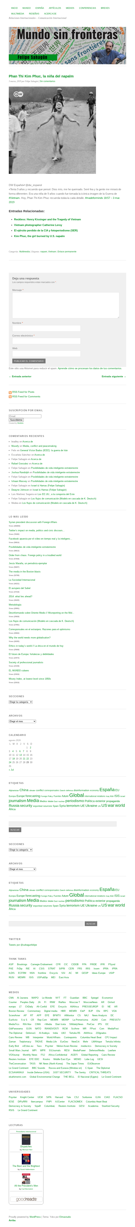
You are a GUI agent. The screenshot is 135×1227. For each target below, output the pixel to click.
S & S (24, 1019)
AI (34, 968)
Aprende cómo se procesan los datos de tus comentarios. (90, 368)
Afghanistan (14, 790)
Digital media (50, 1011)
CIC (66, 964)
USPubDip (42, 977)
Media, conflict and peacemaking (39, 446)
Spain (56, 806)
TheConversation (17, 1063)
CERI (71, 968)
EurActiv (13, 1019)
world (120, 805)
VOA (114, 1011)
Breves (105, 8)
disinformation (81, 790)
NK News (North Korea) (51, 1063)
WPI (34, 1050)
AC (70, 973)
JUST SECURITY (62, 1072)
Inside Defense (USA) (38, 1072)
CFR (58, 964)
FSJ (43, 1054)
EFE (52, 1006)
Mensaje (17, 290)
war (111, 805)
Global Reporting (89, 1054)
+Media (48, 1024)
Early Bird (14, 1046)
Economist (107, 997)
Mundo (26, 8)
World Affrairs (53, 1037)
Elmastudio (65, 1217)
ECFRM (22, 973)
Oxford (111, 1002)
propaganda (113, 801)
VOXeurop (14, 1054)
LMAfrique (97, 1041)
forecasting (32, 796)
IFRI (102, 964)
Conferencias (87, 8)
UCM (40, 1097)
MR (84, 1028)
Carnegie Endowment (41, 964)
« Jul (11, 769)
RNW (52, 1002)
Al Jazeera (22, 997)
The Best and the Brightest (26, 1166)
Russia (14, 806)
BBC (85, 997)
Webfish (20, 423)
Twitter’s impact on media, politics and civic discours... (37, 530)
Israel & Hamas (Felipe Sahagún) (48, 485)
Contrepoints (70, 1037)
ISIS (117, 795)
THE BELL (68, 1076)
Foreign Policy (47, 796)
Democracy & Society (106, 1046)
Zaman (12, 1041)
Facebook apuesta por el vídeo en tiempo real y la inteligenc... (40, 538)
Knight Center (27, 1097)
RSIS (11, 1110)
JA (39, 1002)
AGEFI (74, 1054)
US (104, 805)
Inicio (14, 8)
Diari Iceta (60, 1024)
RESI (67, 1050)
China (24, 790)
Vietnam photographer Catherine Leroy (38, 224)
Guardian (74, 997)
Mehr (85, 1041)
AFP (39, 1015)
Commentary (34, 1011)
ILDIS (12, 973)
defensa (69, 790)
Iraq (107, 796)
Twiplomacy (25, 1041)
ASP (11, 964)
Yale (68, 1097)
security (26, 806)
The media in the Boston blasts (25, 571)
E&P (82, 1011)
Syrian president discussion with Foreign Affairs (33, 522)
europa (12, 1006)
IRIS (88, 968)
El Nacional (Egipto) (88, 1076)
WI (76, 973)
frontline (42, 973)
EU (117, 790)
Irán (112, 796)
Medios (70, 8)
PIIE (11, 968)
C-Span (89, 1068)
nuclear (61, 801)
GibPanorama (16, 1028)
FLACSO (118, 1097)
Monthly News (30, 1054)
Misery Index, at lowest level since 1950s (30, 678)
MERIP (65, 1019)
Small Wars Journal (19, 1050)
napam (43, 251)
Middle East (53, 801)
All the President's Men (26, 1185)
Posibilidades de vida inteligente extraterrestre (54, 468)
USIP (111, 973)
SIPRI (62, 968)
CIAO (107, 1097)
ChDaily (29, 1006)
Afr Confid (42, 1006)
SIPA (49, 1097)
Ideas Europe (98, 973)
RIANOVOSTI (52, 1028)
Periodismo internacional (26, 1132)
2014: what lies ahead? (20, 596)
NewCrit (75, 1041)
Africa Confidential (58, 1054)
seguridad (38, 806)
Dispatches (26, 1146)
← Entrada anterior (20, 376)
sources (47, 806)
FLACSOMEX (75, 1101)
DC (112, 1015)
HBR (63, 1011)
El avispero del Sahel (19, 588)
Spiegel (94, 997)
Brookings (22, 964)
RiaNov (62, 1002)
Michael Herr (27, 1150)
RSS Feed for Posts (23, 391)
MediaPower (79, 1050)
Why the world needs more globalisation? (29, 637)
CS (79, 1015)
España (40, 8)
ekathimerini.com (17, 1076)
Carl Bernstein (27, 1189)
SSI (63, 973)
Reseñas (34, 13)
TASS (33, 1063)
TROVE (39, 1041)
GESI (100, 1059)
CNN (11, 997)
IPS (100, 1024)
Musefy (15, 446)
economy (94, 790)
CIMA (38, 1024)
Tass (39, 1046)
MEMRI (21, 977)
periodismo (74, 801)
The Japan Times (75, 1063)
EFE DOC (34, 1059)
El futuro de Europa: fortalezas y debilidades (31, 654)
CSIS (41, 968)
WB (27, 1037)
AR (102, 1002)
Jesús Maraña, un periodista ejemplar (28, 563)
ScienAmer (14, 1015)
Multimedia (17, 13)
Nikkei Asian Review (67, 1046)
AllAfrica (74, 1006)
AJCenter (60, 1101)
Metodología (15, 604)
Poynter (49, 1046)
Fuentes (57, 796)
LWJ (63, 1033)
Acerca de (50, 13)
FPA (84, 964)
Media (33, 800)
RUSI (11, 977)
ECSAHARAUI (16, 1072)
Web (14, 348)
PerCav (90, 1024)
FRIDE (93, 964)
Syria (62, 805)
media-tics (86, 1046)
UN (99, 806)
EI (103, 1006)
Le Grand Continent (18, 1068)
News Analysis (99, 1015)
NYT (58, 997)
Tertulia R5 (74, 1033)
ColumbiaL (49, 1106)
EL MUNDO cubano (19, 670)
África (12, 809)
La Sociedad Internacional (22, 580)
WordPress (35, 1217)
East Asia (64, 977)
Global (76, 795)
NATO (38, 1028)
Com (103, 1019)
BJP (91, 1011)
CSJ (76, 1097)
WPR (42, 1050)
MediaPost (113, 1028)
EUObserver (94, 1063)
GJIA (98, 1097)
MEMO (77, 1059)
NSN (32, 973)
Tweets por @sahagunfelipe (23, 945)
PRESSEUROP (90, 1006)
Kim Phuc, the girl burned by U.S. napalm (39, 236)
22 (27, 758)
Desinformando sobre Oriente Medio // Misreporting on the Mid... (41, 612)
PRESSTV (115, 1019)
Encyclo (54, 973)
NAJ (86, 1015)
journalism (17, 801)
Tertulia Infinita (112, 1041)
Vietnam (52, 251)
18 (13, 758)
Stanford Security (111, 1106)
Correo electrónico (23, 335)
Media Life (51, 1041)
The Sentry (80, 1072)
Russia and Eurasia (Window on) (65, 1068)
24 (10, 762)
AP (25, 1015)
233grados (101, 1033)
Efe (98, 1011)
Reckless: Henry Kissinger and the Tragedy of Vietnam (47, 219)
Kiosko (46, 1059)
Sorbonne (87, 1097)
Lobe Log (89, 1059)
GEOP (85, 973)
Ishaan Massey (19, 481)
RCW (65, 1028)
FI (45, 1002)
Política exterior (95, 801)
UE (82, 806)
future (65, 796)
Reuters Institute (17, 1059)
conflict (40, 790)
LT (20, 1006)
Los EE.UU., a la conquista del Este (56, 494)
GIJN (28, 1028)
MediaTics (14, 1024)
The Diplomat (15, 1033)
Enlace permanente (67, 251)
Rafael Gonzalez (19, 463)
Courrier (13, 1002)
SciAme (75, 1028)
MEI (53, 977)
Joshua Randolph (20, 472)
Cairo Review (15, 1037)
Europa (12, 796)
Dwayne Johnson (20, 489)
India (55, 1033)
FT (65, 997)
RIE (28, 968)
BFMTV (57, 1015)
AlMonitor (69, 1015)
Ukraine (91, 806)
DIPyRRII (22, 1101)
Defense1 (31, 1033)
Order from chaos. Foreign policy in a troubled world (35, 555)
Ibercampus (37, 1101)
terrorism (73, 806)
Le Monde (47, 997)
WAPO (34, 997)
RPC (106, 1011)
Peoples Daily (27, 1002)
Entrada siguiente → (114, 376)
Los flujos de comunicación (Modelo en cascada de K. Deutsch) (63, 498)
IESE (11, 1101)
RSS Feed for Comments (26, 396)
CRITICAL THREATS (100, 1072)
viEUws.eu (27, 1046)
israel (122, 796)
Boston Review (16, 1011)
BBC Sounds (38, 1068)
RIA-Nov (27, 1024)
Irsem (96, 968)
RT (31, 1015)
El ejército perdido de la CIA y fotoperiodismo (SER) (46, 230)
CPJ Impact (111, 1037)
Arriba (12, 1220)
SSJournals (55, 1050)
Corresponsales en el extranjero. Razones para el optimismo (39, 629)
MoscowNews (90, 1002)
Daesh (62, 790)
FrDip (19, 968)
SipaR (38, 1106)
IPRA (105, 968)
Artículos (55, 8)
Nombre (17, 322)
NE (109, 1006)
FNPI (49, 1101)
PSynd (111, 964)
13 (20, 755)
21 (24, 758)
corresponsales (51, 790)
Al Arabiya (44, 1033)
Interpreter (38, 1037)
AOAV (95, 1019)
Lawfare (112, 1050)
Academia (93, 1106)
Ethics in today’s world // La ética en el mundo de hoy (36, 646)
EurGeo (64, 1041)
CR (32, 1019)
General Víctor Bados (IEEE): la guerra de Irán (44, 450)
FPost (93, 1028)
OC (107, 1024)
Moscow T (74, 1002)
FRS (80, 968)
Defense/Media (96, 1050)
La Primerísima (80, 1019)
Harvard (59, 1097)
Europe (21, 795)
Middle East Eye (61, 1059)
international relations (95, 796)
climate (32, 790)
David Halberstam (27, 1169)
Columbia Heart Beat (90, 1037)
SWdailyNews (76, 1024)
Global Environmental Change (45, 1076)
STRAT (51, 968)
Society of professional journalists (26, 662)
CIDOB (75, 964)
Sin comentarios (47, 81)
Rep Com (42, 1019)
